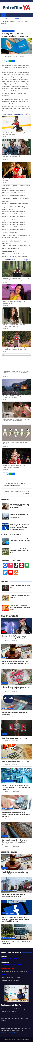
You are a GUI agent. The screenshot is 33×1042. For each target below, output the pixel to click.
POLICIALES (5, 657)
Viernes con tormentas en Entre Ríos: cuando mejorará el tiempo (20, 539)
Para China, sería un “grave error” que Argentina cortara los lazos (15, 484)
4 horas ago (7, 666)
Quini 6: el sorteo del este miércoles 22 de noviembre (16, 492)
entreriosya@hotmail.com (9, 1033)
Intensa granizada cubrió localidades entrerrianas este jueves (19, 550)
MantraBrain (25, 1039)
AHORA (4, 632)
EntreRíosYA (22, 56)
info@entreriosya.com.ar (9, 958)
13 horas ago (7, 791)
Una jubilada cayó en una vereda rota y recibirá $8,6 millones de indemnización (20, 505)
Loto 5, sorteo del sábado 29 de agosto (15, 738)
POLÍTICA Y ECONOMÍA (7, 708)
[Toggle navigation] (8, 15)
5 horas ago (7, 740)
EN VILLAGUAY (6, 937)
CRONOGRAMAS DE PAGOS (8, 31)
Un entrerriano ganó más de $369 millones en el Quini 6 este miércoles (20, 607)
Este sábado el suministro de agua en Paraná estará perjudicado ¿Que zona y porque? (15, 842)
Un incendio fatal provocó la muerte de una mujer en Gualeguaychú (19, 515)
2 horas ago (7, 640)
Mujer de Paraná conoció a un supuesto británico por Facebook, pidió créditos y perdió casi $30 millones (19, 526)
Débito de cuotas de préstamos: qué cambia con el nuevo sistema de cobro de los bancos (16, 814)
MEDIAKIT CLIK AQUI (7, 968)
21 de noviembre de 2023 (10, 56)
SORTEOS (5, 734)
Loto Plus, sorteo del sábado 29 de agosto (16, 761)
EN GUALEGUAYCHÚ (7, 890)
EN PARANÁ (5, 683)
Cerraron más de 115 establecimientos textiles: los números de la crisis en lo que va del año (16, 787)
